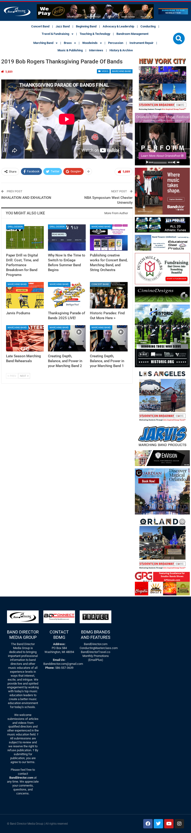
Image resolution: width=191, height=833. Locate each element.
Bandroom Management (132, 34)
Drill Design (15, 226)
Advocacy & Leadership (118, 26)
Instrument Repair (141, 43)
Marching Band (43, 43)
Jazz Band (63, 26)
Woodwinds (90, 43)
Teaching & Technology (95, 34)
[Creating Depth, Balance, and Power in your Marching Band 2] (67, 338)
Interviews (96, 50)
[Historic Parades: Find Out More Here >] (109, 295)
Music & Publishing (70, 50)
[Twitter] (158, 823)
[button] (179, 38)
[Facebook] (148, 823)
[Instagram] (179, 823)
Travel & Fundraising (55, 34)
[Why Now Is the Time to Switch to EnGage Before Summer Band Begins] (67, 237)
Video (104, 71)
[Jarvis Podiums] (25, 295)
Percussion (115, 43)
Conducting (148, 26)
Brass (68, 43)
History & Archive (121, 50)
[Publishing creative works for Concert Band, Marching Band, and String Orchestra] (109, 237)
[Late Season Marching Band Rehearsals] (25, 338)
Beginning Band (86, 26)
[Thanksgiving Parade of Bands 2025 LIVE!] (67, 295)
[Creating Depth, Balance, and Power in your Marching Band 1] (109, 338)
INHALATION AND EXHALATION (26, 198)
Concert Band (40, 26)
